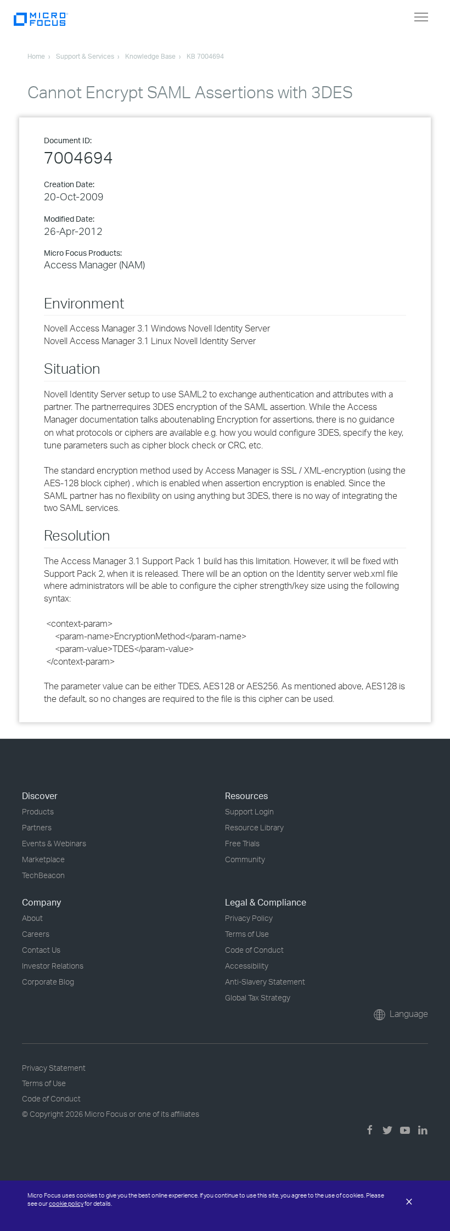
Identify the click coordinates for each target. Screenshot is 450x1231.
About (32, 918)
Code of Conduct (254, 949)
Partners (37, 827)
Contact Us (41, 949)
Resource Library (254, 827)
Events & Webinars (54, 843)
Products (38, 811)
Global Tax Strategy (257, 997)
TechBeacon (43, 875)
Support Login (249, 811)
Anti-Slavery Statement (265, 981)
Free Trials (242, 843)
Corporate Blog (48, 981)
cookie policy (66, 1203)
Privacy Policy (249, 918)
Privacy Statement (54, 1067)
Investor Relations (52, 965)
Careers (35, 933)
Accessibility (246, 965)
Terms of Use (247, 933)
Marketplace (43, 859)
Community (245, 859)
